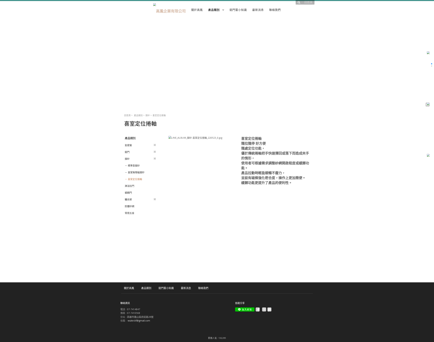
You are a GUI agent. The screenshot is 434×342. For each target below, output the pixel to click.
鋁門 (127, 152)
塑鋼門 (128, 192)
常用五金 (129, 213)
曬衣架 (128, 199)
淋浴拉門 (129, 185)
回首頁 (127, 115)
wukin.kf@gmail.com (139, 320)
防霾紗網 (129, 206)
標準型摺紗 (134, 165)
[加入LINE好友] (244, 309)
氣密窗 (128, 145)
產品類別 (138, 115)
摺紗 (147, 115)
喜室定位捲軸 (135, 179)
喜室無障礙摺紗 (136, 172)
